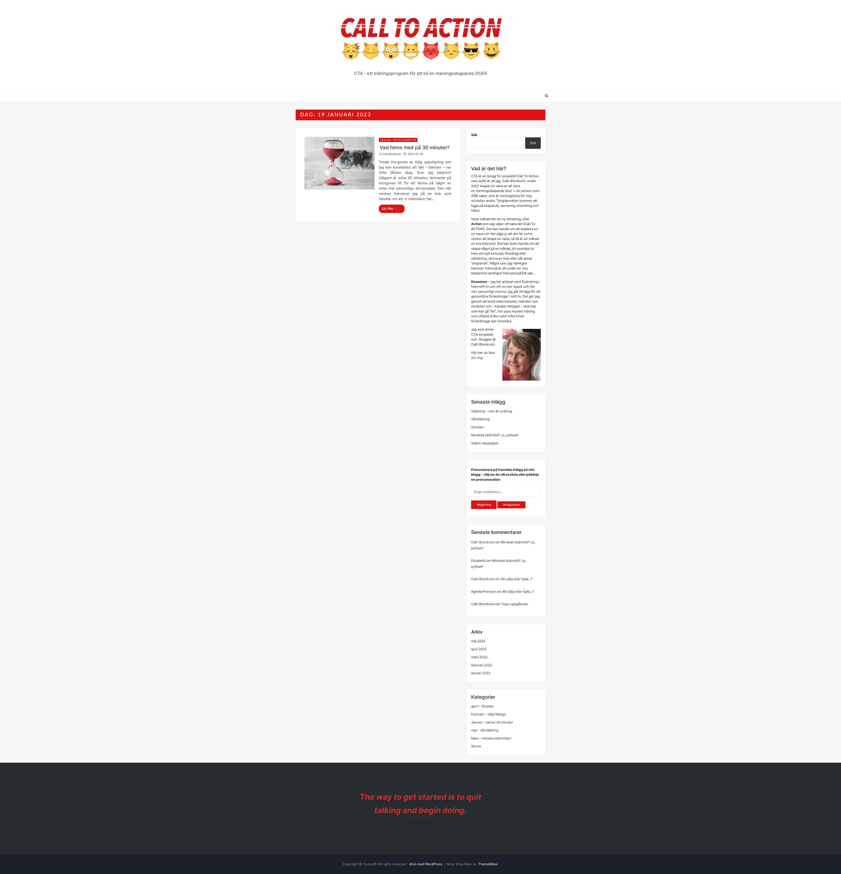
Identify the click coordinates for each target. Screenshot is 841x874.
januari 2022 (480, 673)
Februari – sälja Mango (488, 714)
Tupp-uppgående (514, 604)
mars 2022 (479, 657)
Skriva (476, 746)
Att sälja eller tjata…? (516, 579)
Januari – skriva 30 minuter (492, 722)
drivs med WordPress (426, 864)
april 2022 (479, 649)
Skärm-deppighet (484, 443)
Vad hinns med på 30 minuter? (415, 147)
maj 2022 (478, 641)
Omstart (477, 427)
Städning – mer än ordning (491, 411)
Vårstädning (480, 419)
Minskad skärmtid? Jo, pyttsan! (495, 435)
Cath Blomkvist (391, 154)
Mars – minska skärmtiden (491, 738)
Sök (474, 135)
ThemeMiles (488, 864)
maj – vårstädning (484, 730)
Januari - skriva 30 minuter (398, 140)
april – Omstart (482, 706)
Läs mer (388, 208)
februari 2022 (481, 665)
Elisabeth (478, 560)
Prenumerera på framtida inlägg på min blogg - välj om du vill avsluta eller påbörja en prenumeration (505, 475)
